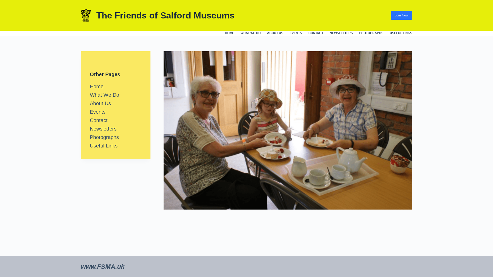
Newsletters (341, 33)
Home (229, 33)
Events (296, 33)
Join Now (401, 15)
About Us (275, 33)
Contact (315, 33)
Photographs (371, 33)
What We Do (251, 33)
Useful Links (401, 33)
